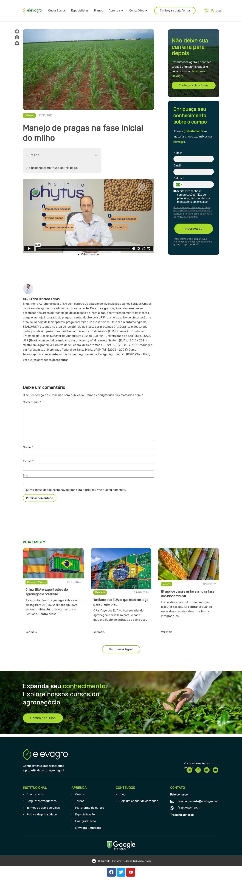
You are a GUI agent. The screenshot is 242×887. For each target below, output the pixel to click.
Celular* (178, 178)
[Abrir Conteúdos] (146, 10)
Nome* (177, 152)
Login (219, 10)
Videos (29, 115)
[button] (206, 10)
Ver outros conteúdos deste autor (45, 360)
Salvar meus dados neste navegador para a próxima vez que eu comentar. (76, 489)
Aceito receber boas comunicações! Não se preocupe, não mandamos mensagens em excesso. (193, 196)
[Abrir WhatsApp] (233, 878)
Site (25, 475)
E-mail (28, 461)
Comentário (32, 402)
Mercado (32, 582)
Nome (28, 447)
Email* (177, 165)
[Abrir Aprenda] (122, 10)
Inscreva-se (193, 228)
